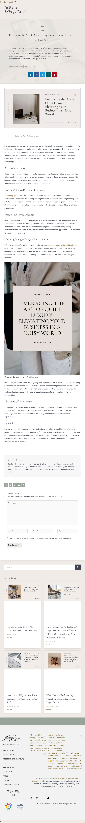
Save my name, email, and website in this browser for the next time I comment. (40, 538)
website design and (63, 778)
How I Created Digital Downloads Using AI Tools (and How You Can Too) (22, 699)
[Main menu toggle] (80, 9)
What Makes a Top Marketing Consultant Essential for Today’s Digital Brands (60, 699)
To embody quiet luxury (13, 196)
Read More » (10, 637)
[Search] (78, 567)
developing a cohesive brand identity (59, 245)
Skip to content (7, 2)
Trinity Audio (27, 136)
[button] (30, 74)
